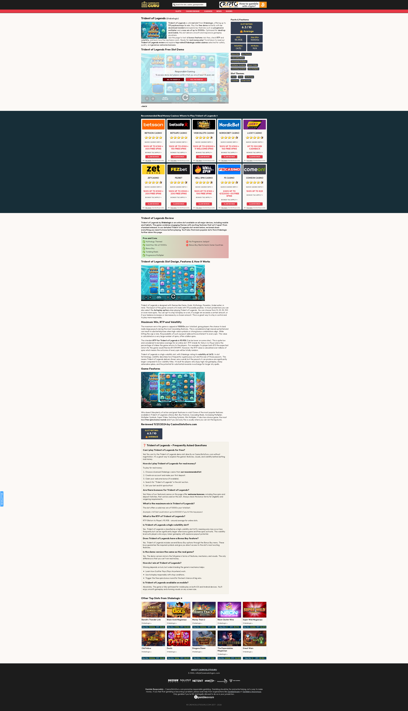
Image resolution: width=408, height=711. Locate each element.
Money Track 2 (198, 619)
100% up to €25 (254, 191)
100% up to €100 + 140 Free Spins (229, 147)
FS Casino (229, 178)
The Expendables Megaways (225, 649)
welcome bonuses (196, 494)
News (219, 11)
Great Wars (248, 648)
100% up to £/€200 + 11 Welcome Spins (204, 147)
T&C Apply (148, 160)
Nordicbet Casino (229, 133)
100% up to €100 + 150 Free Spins (178, 147)
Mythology (249, 77)
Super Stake (252, 65)
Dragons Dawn (199, 648)
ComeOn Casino (254, 178)
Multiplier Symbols (238, 65)
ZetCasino (153, 178)
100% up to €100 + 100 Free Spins (204, 192)
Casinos (208, 11)
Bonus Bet (235, 54)
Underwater (246, 80)
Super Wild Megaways (252, 619)
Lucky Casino (254, 133)
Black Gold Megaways (177, 619)
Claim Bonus (153, 157)
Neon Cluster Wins (226, 619)
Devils (169, 648)
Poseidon (235, 80)
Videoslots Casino (204, 133)
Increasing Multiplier (239, 61)
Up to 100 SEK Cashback (254, 147)
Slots (178, 11)
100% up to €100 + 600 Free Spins (153, 147)
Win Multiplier (253, 69)
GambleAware (234, 691)
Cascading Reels (237, 58)
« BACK (144, 106)
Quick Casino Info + (153, 142)
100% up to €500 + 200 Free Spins (153, 192)
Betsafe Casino (178, 133)
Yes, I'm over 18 (196, 79)
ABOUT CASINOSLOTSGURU (204, 669)
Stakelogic (172, 18)
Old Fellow (146, 648)
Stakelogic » (147, 623)
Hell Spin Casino (204, 178)
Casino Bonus (193, 11)
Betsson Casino (153, 133)
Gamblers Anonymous (252, 691)
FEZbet (178, 178)
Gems (233, 77)
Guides (229, 11)
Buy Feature (246, 54)
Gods (241, 77)
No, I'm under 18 (173, 79)
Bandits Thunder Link (151, 619)
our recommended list (191, 472)
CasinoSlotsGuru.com (199, 704)
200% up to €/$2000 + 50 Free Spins (229, 193)
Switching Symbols (238, 69)
